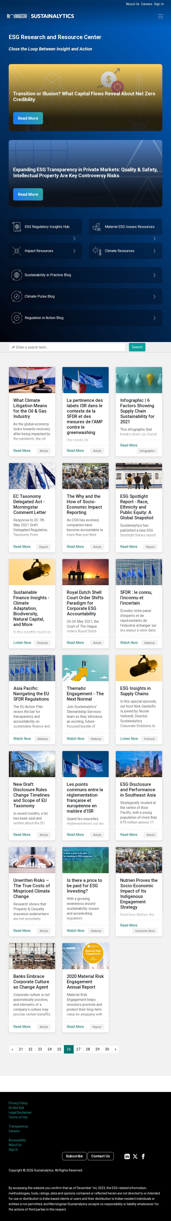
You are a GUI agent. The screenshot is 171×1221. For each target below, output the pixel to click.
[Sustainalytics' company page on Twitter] (135, 1156)
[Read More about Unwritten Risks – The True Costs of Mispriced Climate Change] (32, 891)
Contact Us (100, 1156)
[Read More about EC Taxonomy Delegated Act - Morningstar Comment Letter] (32, 507)
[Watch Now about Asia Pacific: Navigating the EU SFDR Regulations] (32, 699)
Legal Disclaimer (20, 1112)
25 (59, 1049)
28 (88, 1049)
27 (78, 1049)
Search (137, 347)
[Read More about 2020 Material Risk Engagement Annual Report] (85, 987)
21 (21, 1049)
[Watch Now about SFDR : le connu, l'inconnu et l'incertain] (139, 603)
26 (69, 1049)
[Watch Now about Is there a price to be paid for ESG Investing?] (85, 891)
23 (40, 1049)
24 (50, 1049)
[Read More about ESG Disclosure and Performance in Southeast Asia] (139, 795)
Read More (28, 118)
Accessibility (17, 1140)
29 (98, 1049)
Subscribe (74, 1156)
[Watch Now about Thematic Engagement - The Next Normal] (85, 699)
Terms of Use (18, 1117)
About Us (132, 4)
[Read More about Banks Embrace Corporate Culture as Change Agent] (32, 987)
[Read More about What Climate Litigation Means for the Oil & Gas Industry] (32, 411)
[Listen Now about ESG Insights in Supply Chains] (139, 699)
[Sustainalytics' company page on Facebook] (143, 1156)
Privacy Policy (18, 1103)
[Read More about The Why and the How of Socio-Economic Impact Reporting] (85, 507)
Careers (146, 4)
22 (30, 1049)
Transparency (18, 1126)
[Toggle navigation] (160, 16)
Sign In (159, 4)
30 (107, 1049)
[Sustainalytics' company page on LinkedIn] (127, 1156)
